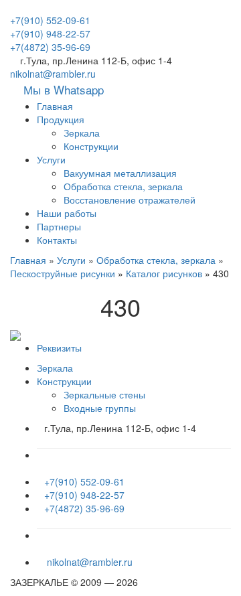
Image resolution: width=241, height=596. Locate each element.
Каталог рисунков (164, 273)
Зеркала (82, 132)
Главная (55, 106)
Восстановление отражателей (129, 199)
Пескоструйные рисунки (62, 273)
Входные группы (100, 408)
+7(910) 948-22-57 (50, 33)
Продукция (60, 119)
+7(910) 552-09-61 (50, 20)
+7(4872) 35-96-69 (50, 47)
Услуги (51, 159)
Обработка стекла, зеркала (123, 186)
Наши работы (66, 213)
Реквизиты (59, 347)
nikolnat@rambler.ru (53, 73)
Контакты (57, 239)
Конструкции (91, 146)
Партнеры (59, 226)
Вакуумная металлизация (120, 172)
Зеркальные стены (104, 394)
